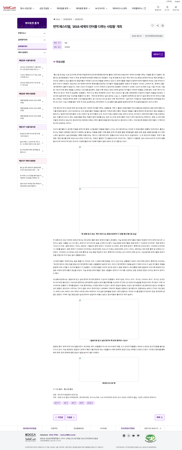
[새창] (150, 435)
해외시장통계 (23, 52)
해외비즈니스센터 (120, 8)
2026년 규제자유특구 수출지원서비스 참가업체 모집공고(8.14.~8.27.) (30, 68)
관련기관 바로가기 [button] (151, 428)
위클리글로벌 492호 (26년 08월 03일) (30, 117)
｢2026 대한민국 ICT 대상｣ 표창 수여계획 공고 (30, 76)
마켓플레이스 (137, 8)
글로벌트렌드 (23, 46)
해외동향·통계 (81, 8)
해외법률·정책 (62, 8)
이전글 (60, 417)
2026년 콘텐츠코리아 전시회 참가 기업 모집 (30, 84)
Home (58, 19)
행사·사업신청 (26, 8)
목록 (158, 417)
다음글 (69, 417)
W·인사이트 (100, 8)
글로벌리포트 (23, 40)
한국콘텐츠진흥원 (128, 428)
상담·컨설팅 (44, 8)
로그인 (167, 10)
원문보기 (156, 54)
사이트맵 (103, 428)
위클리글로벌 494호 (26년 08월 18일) (30, 101)
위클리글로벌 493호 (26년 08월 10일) (30, 109)
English (177, 1)
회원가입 (176, 10)
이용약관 (54, 428)
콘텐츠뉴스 (22, 33)
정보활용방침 (79, 428)
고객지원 (169, 1)
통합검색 (158, 10)
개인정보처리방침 (29, 428)
